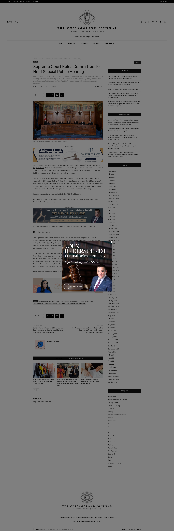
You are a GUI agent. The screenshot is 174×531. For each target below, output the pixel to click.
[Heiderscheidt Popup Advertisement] (87, 291)
